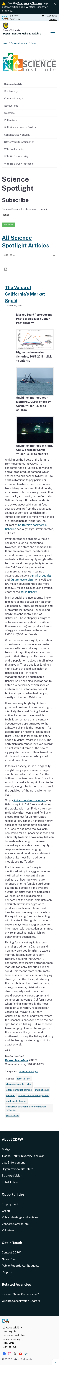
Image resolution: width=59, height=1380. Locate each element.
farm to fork (23, 1078)
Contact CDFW (11, 1252)
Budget (6, 1149)
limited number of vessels (29, 800)
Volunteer (8, 1230)
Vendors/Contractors (15, 1224)
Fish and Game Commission (29, 1294)
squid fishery (29, 591)
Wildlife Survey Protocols (18, 163)
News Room (9, 1259)
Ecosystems (11, 105)
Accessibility (13, 1327)
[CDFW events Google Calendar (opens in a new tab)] (43, 16)
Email (6, 214)
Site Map (8, 1342)
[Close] (54, 3)
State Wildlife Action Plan (19, 141)
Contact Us (9, 1346)
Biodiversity (11, 91)
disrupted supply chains (18, 1084)
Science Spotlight (28, 1071)
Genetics (9, 112)
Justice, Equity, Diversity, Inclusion (23, 1155)
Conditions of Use (14, 1335)
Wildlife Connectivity (16, 156)
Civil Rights (9, 1331)
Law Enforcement (13, 1162)
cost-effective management (33, 1095)
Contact (53, 19)
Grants (6, 1210)
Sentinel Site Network (17, 134)
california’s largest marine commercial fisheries (26, 1108)
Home (5, 43)
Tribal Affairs (10, 1182)
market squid (41, 575)
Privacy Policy (11, 1339)
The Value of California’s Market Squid (25, 294)
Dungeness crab (21, 579)
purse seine (12, 1115)
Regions (7, 1272)
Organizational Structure (17, 1169)
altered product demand (19, 1089)
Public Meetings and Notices (20, 1217)
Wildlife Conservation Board (29, 1300)
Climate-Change (13, 98)
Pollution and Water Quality (20, 127)
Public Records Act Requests (20, 1265)
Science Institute (14, 84)
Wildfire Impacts (13, 149)
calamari (10, 1095)
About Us (52, 15)
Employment (10, 1204)
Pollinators (10, 120)
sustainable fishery (16, 1101)
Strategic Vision (12, 1175)
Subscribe (8, 224)
